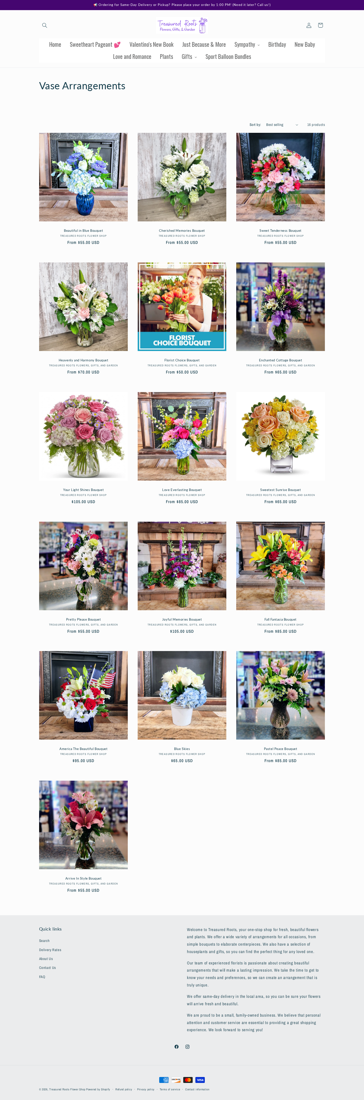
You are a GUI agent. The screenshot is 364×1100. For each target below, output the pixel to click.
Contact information (197, 1089)
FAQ (42, 976)
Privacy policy (146, 1089)
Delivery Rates (50, 949)
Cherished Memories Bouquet (182, 231)
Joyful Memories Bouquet (182, 619)
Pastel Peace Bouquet (280, 749)
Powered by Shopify (98, 1089)
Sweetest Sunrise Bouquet (280, 489)
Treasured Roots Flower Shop (67, 1089)
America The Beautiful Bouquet (83, 749)
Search (44, 940)
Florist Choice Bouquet (182, 360)
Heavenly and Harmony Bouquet (83, 360)
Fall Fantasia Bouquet (280, 619)
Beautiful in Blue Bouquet (83, 231)
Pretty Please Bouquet (83, 619)
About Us (46, 958)
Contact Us (47, 967)
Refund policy (123, 1089)
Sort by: (255, 124)
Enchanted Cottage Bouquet (280, 360)
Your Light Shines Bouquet (83, 489)
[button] (45, 25)
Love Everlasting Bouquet (182, 489)
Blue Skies (182, 749)
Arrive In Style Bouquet (83, 878)
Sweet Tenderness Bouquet (281, 231)
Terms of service (170, 1089)
